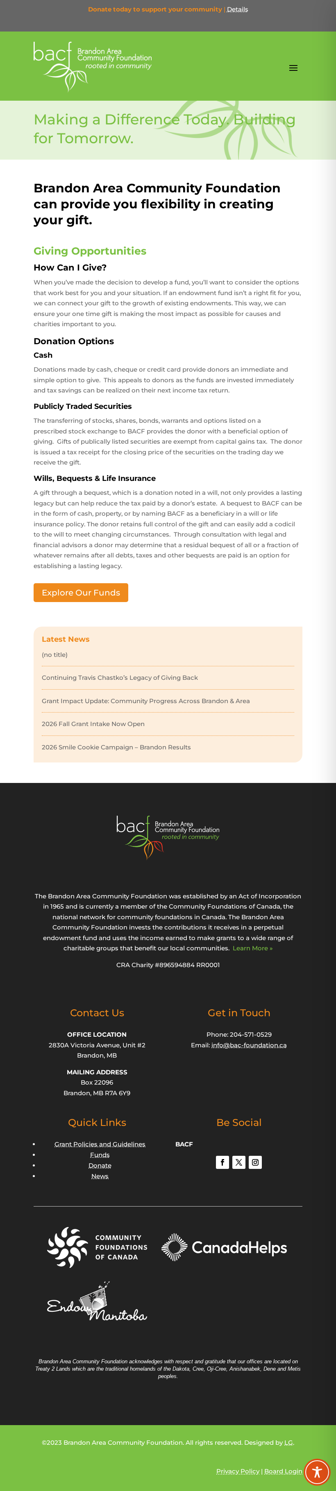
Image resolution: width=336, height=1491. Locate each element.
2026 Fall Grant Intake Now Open (93, 724)
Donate (100, 1165)
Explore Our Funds (81, 593)
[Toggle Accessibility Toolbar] (317, 1472)
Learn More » (253, 948)
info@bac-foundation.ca (249, 1045)
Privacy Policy (237, 1471)
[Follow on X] (238, 1162)
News (100, 1176)
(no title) (55, 655)
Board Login (283, 1471)
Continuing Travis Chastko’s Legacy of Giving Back (120, 677)
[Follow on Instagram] (255, 1162)
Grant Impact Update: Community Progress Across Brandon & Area (146, 701)
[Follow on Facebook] (222, 1162)
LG (288, 1442)
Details (237, 9)
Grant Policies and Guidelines (99, 1144)
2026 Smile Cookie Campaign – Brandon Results (116, 747)
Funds (100, 1155)
